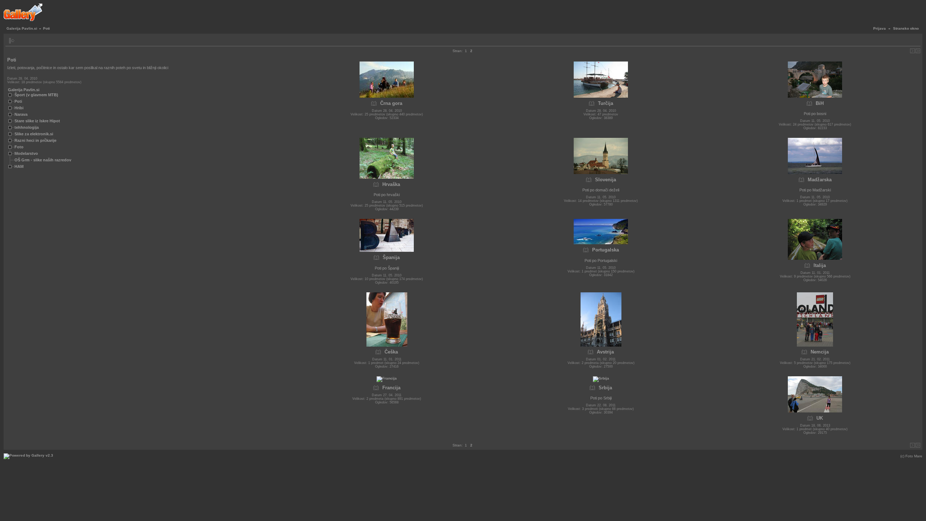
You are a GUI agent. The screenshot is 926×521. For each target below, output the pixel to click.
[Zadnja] (918, 51)
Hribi (19, 108)
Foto (19, 147)
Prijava (879, 28)
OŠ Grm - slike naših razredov (42, 160)
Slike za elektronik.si (33, 134)
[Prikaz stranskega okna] (11, 40)
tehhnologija (26, 127)
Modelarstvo (26, 153)
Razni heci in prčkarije (35, 140)
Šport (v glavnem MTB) (36, 95)
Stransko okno (906, 28)
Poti (18, 101)
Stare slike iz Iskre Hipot (37, 121)
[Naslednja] (912, 51)
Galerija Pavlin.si (22, 28)
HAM (19, 166)
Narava (20, 114)
